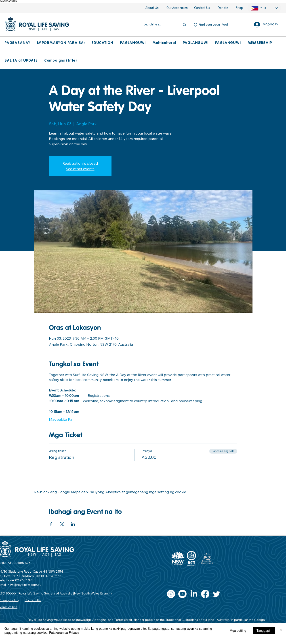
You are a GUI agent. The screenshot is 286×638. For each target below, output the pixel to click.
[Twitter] (216, 594)
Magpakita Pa (60, 419)
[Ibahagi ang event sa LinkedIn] (73, 524)
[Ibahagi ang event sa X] (62, 524)
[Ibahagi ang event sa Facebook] (51, 524)
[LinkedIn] (194, 594)
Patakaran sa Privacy (64, 632)
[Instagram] (171, 594)
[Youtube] (182, 594)
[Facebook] (205, 594)
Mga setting (238, 630)
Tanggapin (264, 630)
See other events (80, 168)
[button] (17, 43)
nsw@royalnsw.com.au (24, 585)
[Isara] (280, 630)
